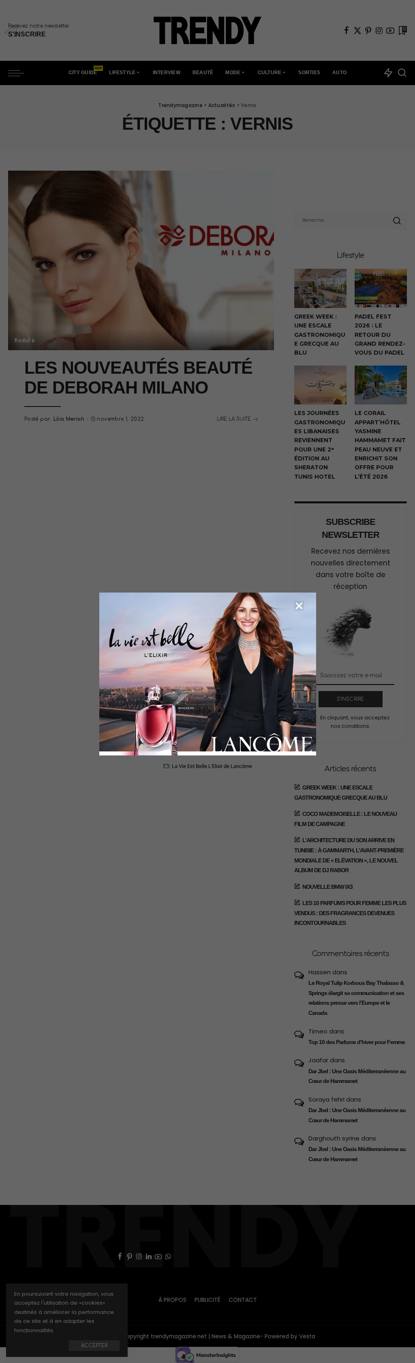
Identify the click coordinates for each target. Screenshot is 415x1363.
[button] (299, 606)
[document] (207, 681)
